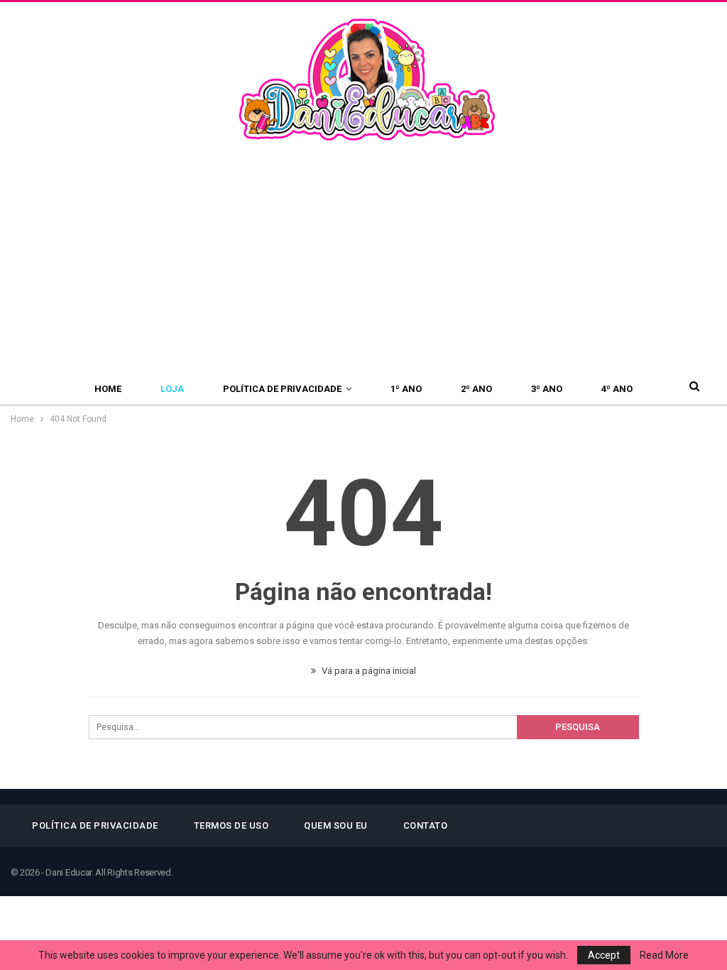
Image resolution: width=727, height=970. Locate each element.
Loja (172, 388)
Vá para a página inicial (367, 670)
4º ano (617, 388)
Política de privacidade (282, 388)
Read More (664, 955)
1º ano (406, 388)
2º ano (476, 388)
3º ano (546, 388)
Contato (425, 825)
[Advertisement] (363, 250)
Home (107, 388)
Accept (604, 955)
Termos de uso (231, 825)
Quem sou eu (336, 825)
